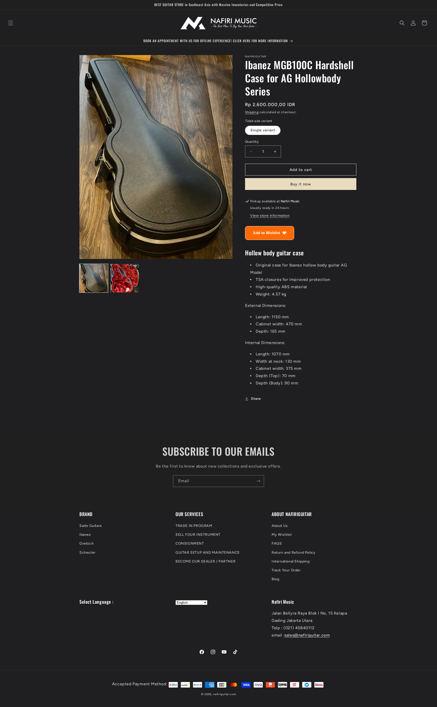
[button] (10, 23)
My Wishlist (282, 535)
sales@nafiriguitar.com (307, 635)
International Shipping (291, 561)
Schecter (87, 552)
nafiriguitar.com (224, 694)
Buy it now (300, 184)
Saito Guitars (90, 526)
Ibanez (85, 535)
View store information (270, 216)
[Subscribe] (258, 481)
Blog (275, 579)
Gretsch (86, 544)
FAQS (277, 544)
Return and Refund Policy (293, 552)
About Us (280, 526)
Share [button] (256, 399)
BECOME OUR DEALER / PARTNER (205, 561)
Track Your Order (286, 570)
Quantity (252, 141)
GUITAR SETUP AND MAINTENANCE (208, 552)
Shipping (252, 112)
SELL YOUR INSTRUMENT (198, 535)
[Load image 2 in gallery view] (125, 278)
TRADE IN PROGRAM (194, 526)
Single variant (262, 130)
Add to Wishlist (266, 233)
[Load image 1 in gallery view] (93, 278)
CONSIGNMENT (190, 544)
